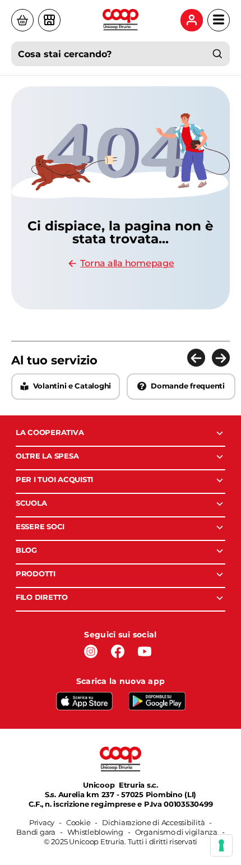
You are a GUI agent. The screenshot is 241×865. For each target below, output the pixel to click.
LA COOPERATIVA (50, 432)
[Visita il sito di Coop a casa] (22, 20)
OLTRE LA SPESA (47, 455)
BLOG (26, 549)
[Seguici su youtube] (144, 651)
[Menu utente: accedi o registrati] (191, 20)
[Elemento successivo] (221, 358)
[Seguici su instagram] (91, 651)
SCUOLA (31, 502)
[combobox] (120, 53)
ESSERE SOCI (40, 526)
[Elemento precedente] (196, 358)
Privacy (41, 822)
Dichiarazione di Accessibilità (153, 822)
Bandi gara (35, 831)
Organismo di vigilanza (176, 831)
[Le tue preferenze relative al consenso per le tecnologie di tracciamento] (221, 845)
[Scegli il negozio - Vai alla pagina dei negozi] (49, 20)
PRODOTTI (35, 573)
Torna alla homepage (127, 263)
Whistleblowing (95, 831)
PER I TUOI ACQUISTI (54, 479)
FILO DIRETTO (42, 597)
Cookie (78, 822)
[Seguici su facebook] (117, 651)
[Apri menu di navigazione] (218, 20)
